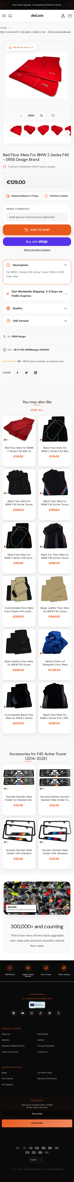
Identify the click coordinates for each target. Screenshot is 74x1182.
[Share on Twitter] (26, 372)
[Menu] (4, 16)
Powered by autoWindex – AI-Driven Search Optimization (43, 1169)
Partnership (43, 1034)
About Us (6, 1034)
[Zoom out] (20, 115)
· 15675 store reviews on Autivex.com (40, 361)
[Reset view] (53, 115)
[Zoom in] (41, 115)
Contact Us (43, 1052)
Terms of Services (10, 1052)
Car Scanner (7, 1078)
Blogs (4, 1072)
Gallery (41, 1040)
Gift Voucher (7, 1084)
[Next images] (67, 133)
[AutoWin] (37, 15)
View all (37, 410)
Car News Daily (45, 1072)
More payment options (37, 249)
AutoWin (19, 1169)
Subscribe (37, 1123)
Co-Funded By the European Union (37, 998)
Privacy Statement (46, 1046)
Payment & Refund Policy (13, 1046)
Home (3, 27)
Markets (5, 1040)
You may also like (37, 401)
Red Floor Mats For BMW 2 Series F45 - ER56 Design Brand (35, 32)
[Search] (12, 16)
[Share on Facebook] (17, 372)
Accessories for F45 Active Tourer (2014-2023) (37, 756)
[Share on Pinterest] (35, 372)
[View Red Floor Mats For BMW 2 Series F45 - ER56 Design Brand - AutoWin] (16, 130)
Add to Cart (40, 230)
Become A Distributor (47, 1078)
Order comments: (18, 209)
